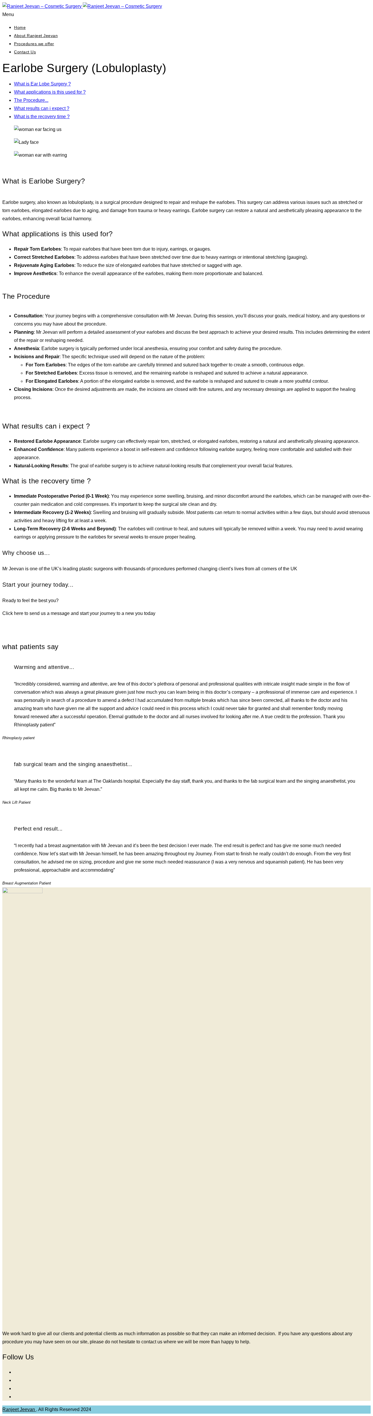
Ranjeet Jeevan (19, 1409)
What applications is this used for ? (50, 92)
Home (20, 27)
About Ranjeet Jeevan (36, 35)
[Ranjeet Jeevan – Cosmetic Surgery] (82, 6)
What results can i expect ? (41, 108)
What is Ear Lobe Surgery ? (42, 83)
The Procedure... (31, 100)
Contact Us (25, 52)
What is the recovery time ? (42, 116)
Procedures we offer (34, 43)
